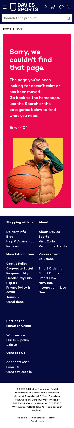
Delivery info (16, 232)
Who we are (15, 336)
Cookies (22, 417)
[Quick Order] (53, 7)
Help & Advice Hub (20, 242)
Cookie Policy (16, 264)
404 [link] (19, 29)
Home (7, 29)
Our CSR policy (17, 340)
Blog (9, 237)
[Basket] (69, 7)
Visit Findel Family (53, 246)
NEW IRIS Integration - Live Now (52, 288)
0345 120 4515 (17, 363)
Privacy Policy (37, 417)
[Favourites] (61, 7)
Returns (12, 246)
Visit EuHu (47, 242)
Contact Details (19, 372)
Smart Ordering (51, 269)
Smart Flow (47, 278)
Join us (12, 345)
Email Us (13, 367)
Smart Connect (51, 273)
